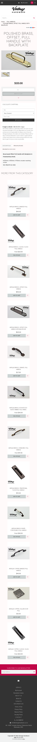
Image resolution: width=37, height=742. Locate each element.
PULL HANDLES (11, 21)
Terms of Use (18, 706)
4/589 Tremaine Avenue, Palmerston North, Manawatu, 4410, (19, 726)
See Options (16, 255)
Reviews (5, 149)
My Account (24, 2)
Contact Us (18, 701)
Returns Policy (19, 712)
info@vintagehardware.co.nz (19, 722)
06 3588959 (19, 720)
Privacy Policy (18, 709)
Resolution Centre (19, 693)
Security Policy (18, 714)
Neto (24, 739)
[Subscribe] (34, 672)
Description (7, 145)
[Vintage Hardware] (18, 9)
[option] (18, 60)
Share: (28, 27)
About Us (18, 698)
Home (3, 21)
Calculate (19, 120)
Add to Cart (19, 93)
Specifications (18, 145)
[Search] (34, 18)
